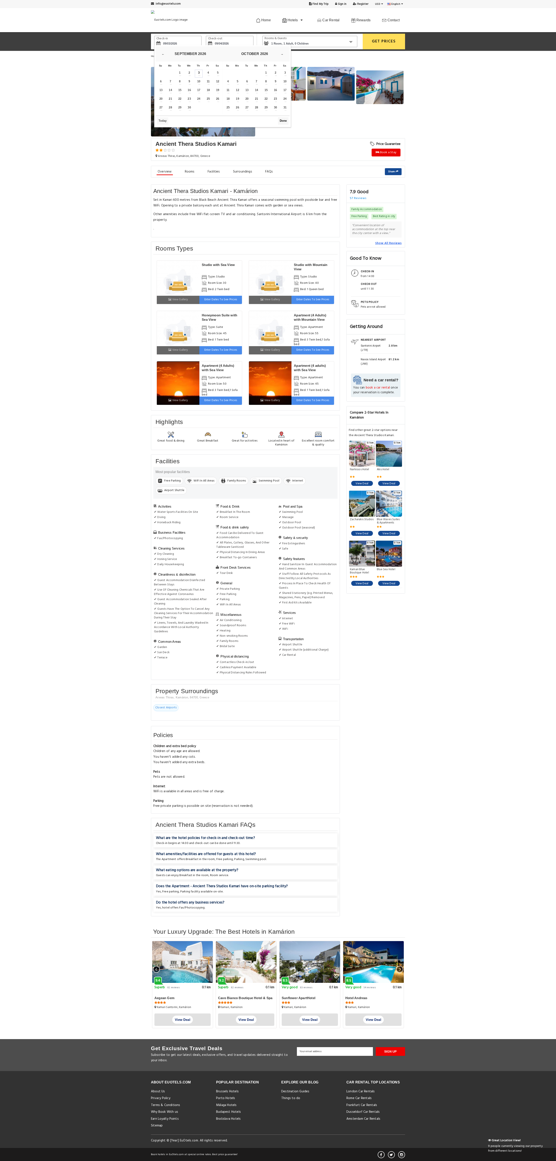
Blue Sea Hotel (386, 570)
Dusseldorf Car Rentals (363, 1111)
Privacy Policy (160, 1098)
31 (284, 107)
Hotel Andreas (356, 998)
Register (362, 4)
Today (163, 120)
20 (160, 98)
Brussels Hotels (227, 1091)
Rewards (363, 20)
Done (283, 120)
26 (217, 98)
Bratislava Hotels (228, 1118)
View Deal (362, 483)
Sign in (341, 4)
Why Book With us (164, 1111)
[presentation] (156, 969)
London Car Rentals (360, 1091)
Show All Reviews (388, 243)
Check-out (215, 38)
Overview (165, 171)
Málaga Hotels (226, 1105)
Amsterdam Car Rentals (363, 1118)
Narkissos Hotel (359, 470)
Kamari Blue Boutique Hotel (359, 571)
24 (198, 98)
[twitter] (391, 1154)
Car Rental (330, 20)
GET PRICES (384, 41)
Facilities (214, 171)
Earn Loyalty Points (165, 1118)
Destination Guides (295, 1091)
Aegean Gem (164, 998)
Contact (393, 20)
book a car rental (378, 387)
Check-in (162, 38)
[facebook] (381, 1154)
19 (217, 90)
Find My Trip (320, 4)
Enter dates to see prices (220, 299)
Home (265, 20)
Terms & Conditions (165, 1105)
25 (208, 98)
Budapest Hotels (228, 1111)
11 (208, 81)
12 (217, 81)
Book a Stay (387, 152)
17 (198, 90)
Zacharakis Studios (362, 520)
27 (160, 107)
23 (189, 98)
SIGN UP (390, 1051)
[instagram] (401, 1154)
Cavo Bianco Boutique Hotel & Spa (245, 998)
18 (208, 90)
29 (179, 107)
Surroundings (242, 171)
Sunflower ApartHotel (298, 998)
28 (170, 107)
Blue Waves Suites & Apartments (388, 521)
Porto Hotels (225, 1098)
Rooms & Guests (276, 38)
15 (179, 90)
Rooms (190, 171)
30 (189, 107)
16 (189, 90)
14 (170, 90)
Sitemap (157, 1125)
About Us (158, 1091)
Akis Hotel (383, 470)
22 (179, 98)
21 (170, 98)
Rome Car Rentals (359, 1098)
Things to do (290, 1098)
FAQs (269, 171)
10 (198, 81)
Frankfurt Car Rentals (361, 1105)
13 (160, 90)
